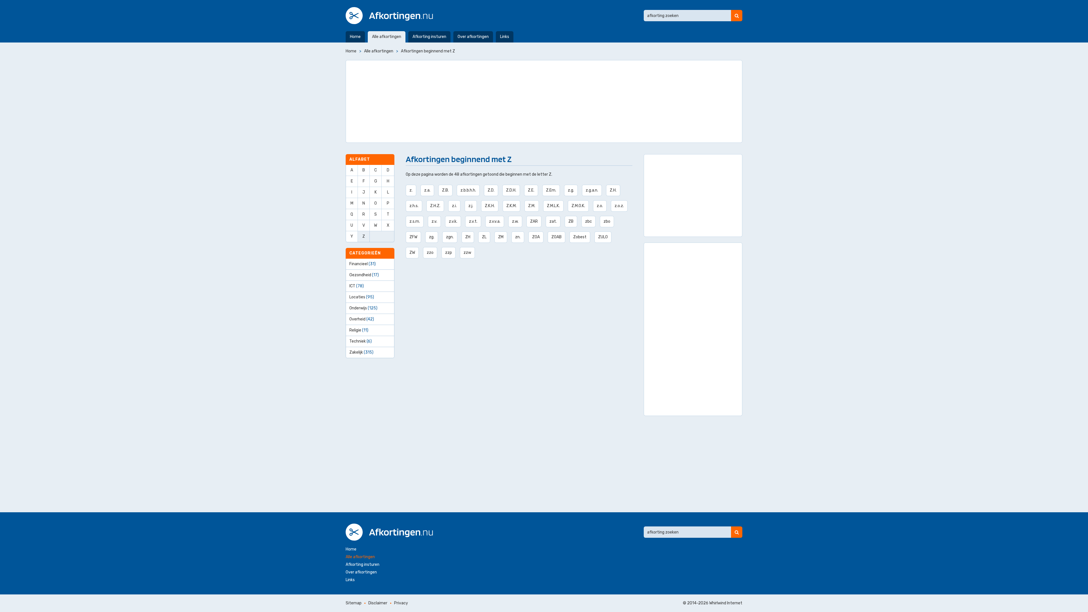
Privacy (401, 603)
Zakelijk (361, 352)
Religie (358, 330)
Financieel (362, 264)
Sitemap (354, 603)
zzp (448, 252)
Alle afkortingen (386, 36)
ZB (570, 221)
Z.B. (445, 190)
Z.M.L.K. (553, 205)
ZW (412, 252)
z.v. (434, 221)
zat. (553, 221)
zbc (588, 221)
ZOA (536, 237)
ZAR (534, 221)
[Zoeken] (736, 15)
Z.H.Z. (435, 205)
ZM (500, 237)
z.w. (515, 221)
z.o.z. (619, 205)
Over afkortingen (473, 36)
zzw (467, 252)
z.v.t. (473, 221)
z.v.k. (453, 221)
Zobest (579, 237)
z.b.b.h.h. (468, 190)
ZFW (413, 237)
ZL (484, 237)
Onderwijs (363, 308)
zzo (430, 252)
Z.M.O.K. (578, 205)
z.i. (454, 205)
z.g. (571, 190)
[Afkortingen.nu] (389, 15)
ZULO (603, 237)
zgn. (450, 237)
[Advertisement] (544, 101)
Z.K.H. (490, 205)
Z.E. (531, 190)
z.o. (600, 205)
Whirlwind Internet (725, 603)
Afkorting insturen (429, 36)
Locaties (361, 297)
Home (355, 36)
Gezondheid (364, 275)
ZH (467, 237)
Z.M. (531, 205)
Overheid (361, 319)
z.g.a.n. (592, 190)
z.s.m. (414, 221)
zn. (517, 237)
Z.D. (491, 190)
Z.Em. (551, 190)
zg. (431, 237)
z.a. (427, 190)
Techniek (360, 341)
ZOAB (556, 237)
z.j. (470, 205)
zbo (607, 221)
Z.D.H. (511, 190)
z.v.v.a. (494, 221)
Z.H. (613, 190)
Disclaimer (377, 603)
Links (504, 36)
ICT (356, 286)
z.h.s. (413, 205)
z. (411, 190)
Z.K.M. (511, 205)
